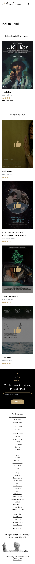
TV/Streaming (17, 504)
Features (17, 502)
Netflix (17, 457)
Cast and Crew (17, 422)
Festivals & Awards (17, 510)
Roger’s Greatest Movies (17, 417)
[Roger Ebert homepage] (11, 4)
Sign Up (17, 429)
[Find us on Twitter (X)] (21, 528)
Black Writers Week (17, 499)
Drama (17, 447)
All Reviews (17, 419)
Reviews (17, 475)
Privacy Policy (17, 560)
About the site (17, 517)
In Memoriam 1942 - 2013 (17, 537)
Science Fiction (17, 463)
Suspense (17, 465)
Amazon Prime (17, 439)
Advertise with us (17, 522)
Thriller (17, 468)
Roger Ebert (17, 507)
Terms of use (17, 558)
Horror (17, 450)
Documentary (17, 444)
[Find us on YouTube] (17, 528)
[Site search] (28, 4)
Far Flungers (17, 486)
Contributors (17, 525)
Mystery (17, 455)
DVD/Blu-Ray (17, 494)
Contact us (17, 519)
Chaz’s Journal (17, 478)
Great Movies (17, 481)
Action (17, 436)
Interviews (17, 488)
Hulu (17, 452)
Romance (17, 460)
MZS (17, 483)
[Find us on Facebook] (14, 528)
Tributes (17, 491)
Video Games (17, 496)
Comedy (17, 442)
